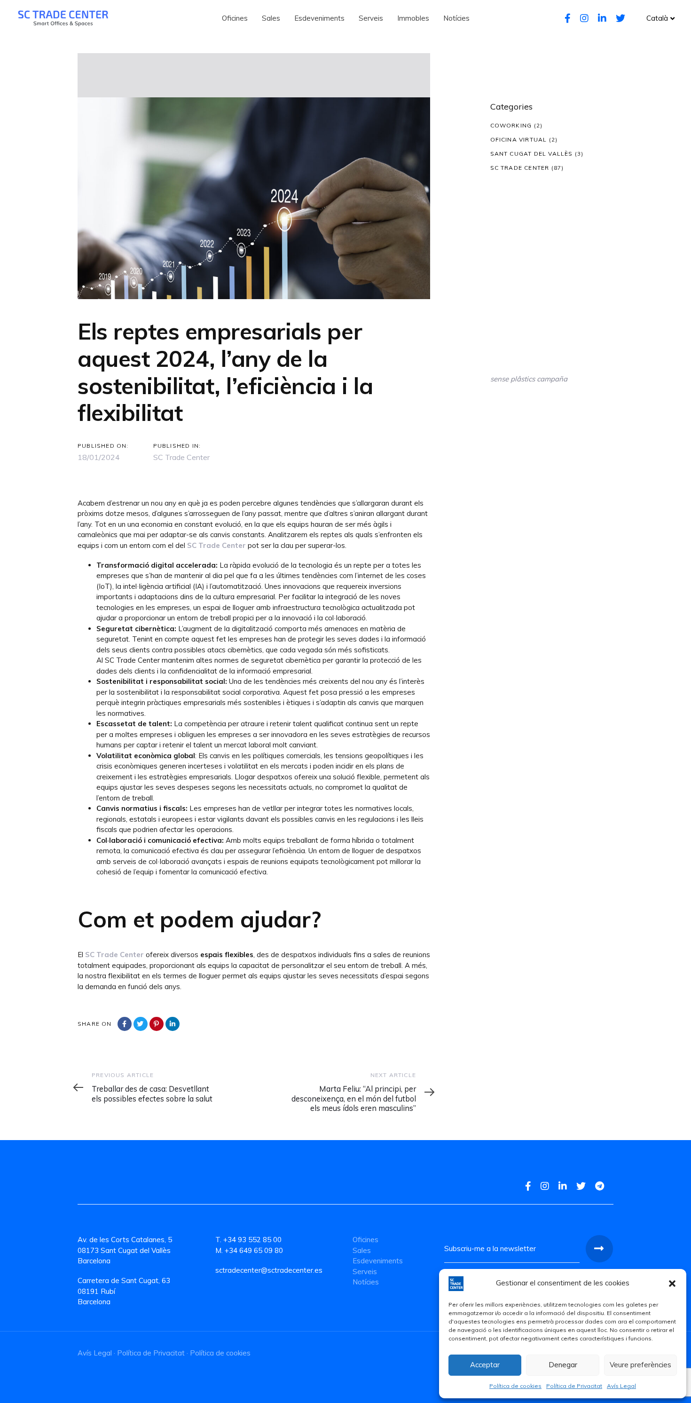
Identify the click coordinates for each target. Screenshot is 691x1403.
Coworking (511, 125)
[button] (672, 1283)
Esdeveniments (378, 1260)
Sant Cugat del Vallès (531, 153)
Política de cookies (515, 1385)
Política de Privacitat (574, 1385)
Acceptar (485, 1364)
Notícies (366, 1281)
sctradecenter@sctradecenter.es (268, 1270)
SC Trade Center (181, 457)
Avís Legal (621, 1385)
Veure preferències (640, 1364)
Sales (362, 1250)
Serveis (365, 1271)
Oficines (365, 1239)
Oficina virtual (518, 139)
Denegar (563, 1364)
